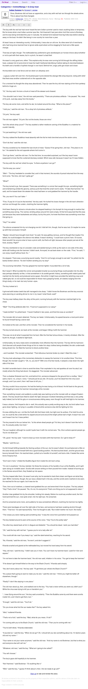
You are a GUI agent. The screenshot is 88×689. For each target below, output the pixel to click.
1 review (34, 10)
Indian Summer (15, 10)
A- (3, 25)
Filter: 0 (72, 2)
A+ (14, 25)
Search (24, 2)
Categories (6, 7)
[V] (62, 19)
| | (29, 25)
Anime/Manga (19, 7)
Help (33, 2)
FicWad (5, 2)
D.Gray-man (33, 7)
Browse (15, 2)
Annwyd (27, 10)
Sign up (33, 673)
